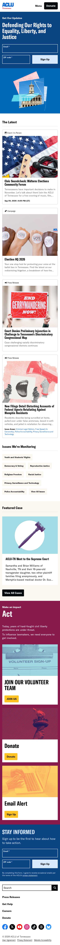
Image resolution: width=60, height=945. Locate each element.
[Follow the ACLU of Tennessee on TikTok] (34, 927)
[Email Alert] (30, 793)
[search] (55, 888)
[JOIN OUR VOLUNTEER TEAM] (30, 674)
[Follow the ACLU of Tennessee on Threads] (41, 927)
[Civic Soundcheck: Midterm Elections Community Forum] (30, 167)
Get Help (7, 904)
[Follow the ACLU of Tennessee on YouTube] (19, 927)
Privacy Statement (24, 940)
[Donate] (30, 735)
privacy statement (30, 875)
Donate (51, 5)
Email (6, 46)
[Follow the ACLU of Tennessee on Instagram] (27, 927)
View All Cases (13, 592)
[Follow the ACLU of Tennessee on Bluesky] (48, 927)
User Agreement (9, 940)
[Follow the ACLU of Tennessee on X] (12, 927)
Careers (6, 910)
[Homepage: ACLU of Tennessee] (12, 6)
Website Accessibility (42, 940)
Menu (38, 5)
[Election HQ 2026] (30, 242)
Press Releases (11, 897)
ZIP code (7, 57)
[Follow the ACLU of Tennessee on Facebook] (5, 927)
